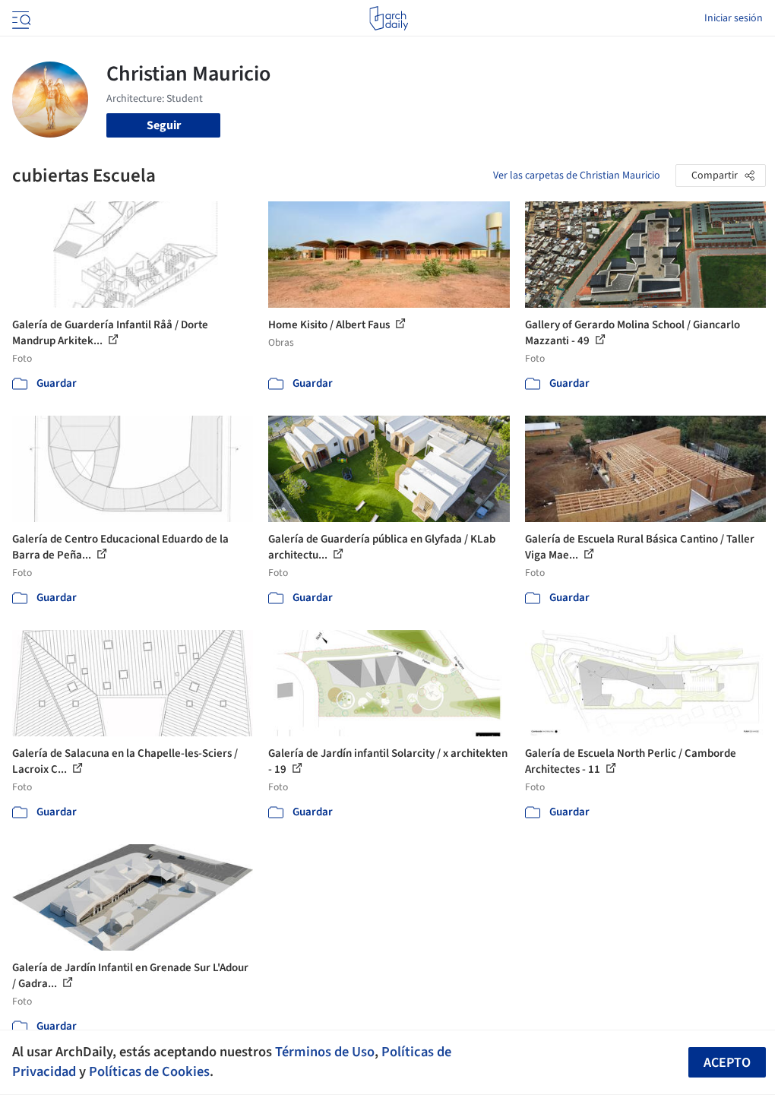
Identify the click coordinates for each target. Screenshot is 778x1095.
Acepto (727, 1062)
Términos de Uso (325, 1052)
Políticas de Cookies (149, 1071)
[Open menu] (19, 18)
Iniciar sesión (733, 18)
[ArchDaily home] (388, 18)
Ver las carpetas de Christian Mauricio (576, 175)
